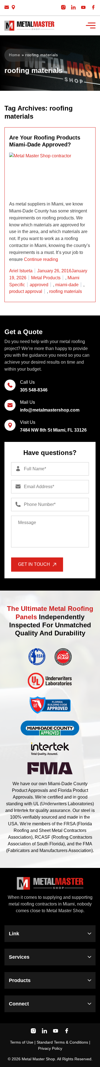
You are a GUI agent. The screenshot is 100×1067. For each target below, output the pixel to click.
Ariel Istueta (20, 270)
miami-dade (67, 284)
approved (39, 284)
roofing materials (65, 291)
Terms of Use (21, 1042)
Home (14, 55)
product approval (25, 291)
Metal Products (46, 277)
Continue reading (41, 259)
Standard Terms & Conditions (62, 1042)
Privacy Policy (50, 1048)
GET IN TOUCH (34, 564)
